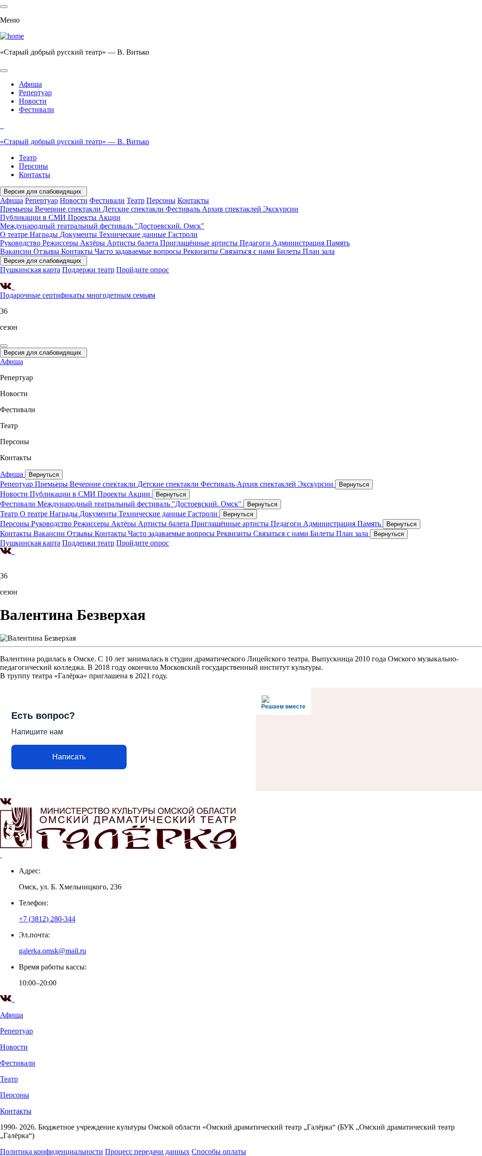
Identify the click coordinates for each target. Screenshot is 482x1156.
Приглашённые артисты (200, 243)
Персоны (33, 166)
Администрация (299, 243)
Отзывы (47, 251)
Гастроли (183, 234)
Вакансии (16, 251)
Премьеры (17, 209)
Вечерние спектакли (69, 209)
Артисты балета (133, 243)
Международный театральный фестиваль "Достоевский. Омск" (102, 226)
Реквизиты (201, 251)
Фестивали (36, 110)
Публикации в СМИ (34, 217)
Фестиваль (184, 209)
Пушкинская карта (30, 270)
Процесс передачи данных (147, 1152)
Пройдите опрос (142, 270)
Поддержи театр (88, 270)
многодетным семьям (121, 295)
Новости (33, 101)
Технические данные (133, 234)
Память (338, 243)
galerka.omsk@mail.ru (52, 951)
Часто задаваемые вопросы (139, 251)
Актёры (93, 243)
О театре (15, 234)
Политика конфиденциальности (51, 1152)
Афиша (30, 84)
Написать (69, 757)
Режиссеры (61, 243)
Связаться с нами (248, 251)
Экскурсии (280, 209)
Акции (109, 217)
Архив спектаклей (232, 209)
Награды (45, 234)
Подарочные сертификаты (43, 295)
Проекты (83, 217)
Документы (79, 234)
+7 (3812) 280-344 (47, 919)
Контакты (34, 175)
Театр (28, 158)
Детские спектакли (134, 209)
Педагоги (256, 243)
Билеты (290, 251)
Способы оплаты (219, 1152)
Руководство (21, 243)
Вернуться (44, 474)
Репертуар (35, 93)
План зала (319, 251)
